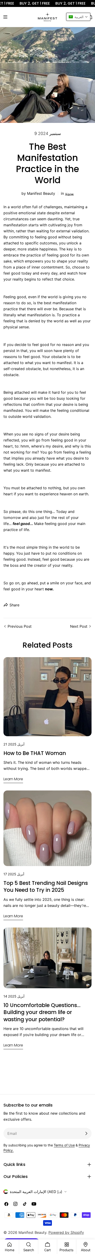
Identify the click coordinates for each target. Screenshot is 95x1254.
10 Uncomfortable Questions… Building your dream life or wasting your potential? (41, 1012)
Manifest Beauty (32, 1232)
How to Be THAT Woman (34, 753)
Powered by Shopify (66, 1232)
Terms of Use (64, 1145)
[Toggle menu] (5, 17)
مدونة (69, 193)
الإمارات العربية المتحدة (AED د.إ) (36, 1191)
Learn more (13, 779)
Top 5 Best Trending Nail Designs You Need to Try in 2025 (45, 886)
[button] (78, 17)
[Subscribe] (86, 1133)
